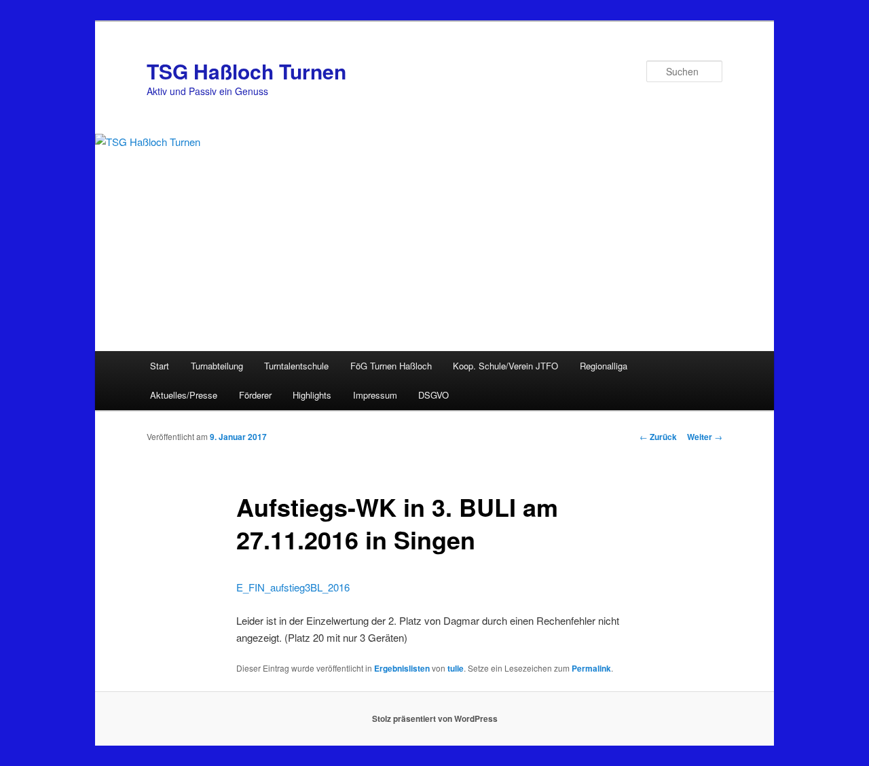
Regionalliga (603, 365)
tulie (455, 668)
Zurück (658, 437)
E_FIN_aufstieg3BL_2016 (293, 587)
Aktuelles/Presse (183, 394)
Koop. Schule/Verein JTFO (505, 365)
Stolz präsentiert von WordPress (435, 718)
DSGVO (433, 394)
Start (159, 365)
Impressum (375, 394)
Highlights (312, 394)
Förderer (255, 394)
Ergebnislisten (402, 668)
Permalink (591, 668)
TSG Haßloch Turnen (246, 71)
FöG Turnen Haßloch (391, 365)
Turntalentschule (296, 365)
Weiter (704, 437)
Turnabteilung (217, 365)
